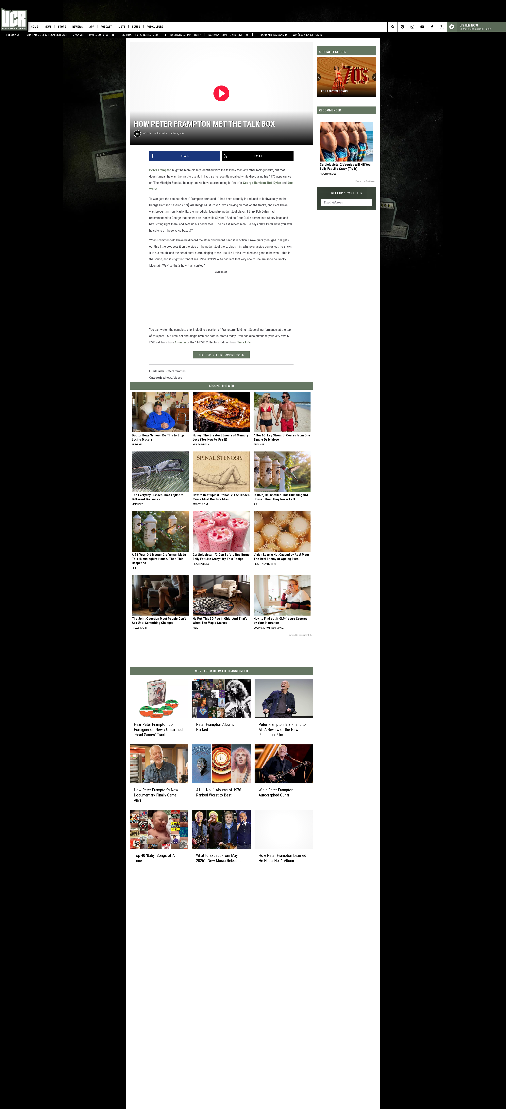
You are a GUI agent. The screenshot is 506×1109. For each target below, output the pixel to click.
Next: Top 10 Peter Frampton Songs (221, 354)
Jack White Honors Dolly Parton (93, 34)
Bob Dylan (274, 183)
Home (34, 26)
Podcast (106, 26)
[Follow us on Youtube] (422, 27)
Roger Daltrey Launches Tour (139, 34)
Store (62, 26)
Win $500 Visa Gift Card (307, 34)
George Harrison (254, 183)
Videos (178, 377)
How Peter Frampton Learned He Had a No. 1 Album (282, 858)
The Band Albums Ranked (271, 34)
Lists (121, 26)
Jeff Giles (147, 133)
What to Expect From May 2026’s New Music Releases (219, 858)
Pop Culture (155, 26)
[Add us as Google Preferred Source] (402, 27)
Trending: (12, 34)
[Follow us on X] (442, 27)
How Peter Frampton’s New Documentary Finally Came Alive (156, 795)
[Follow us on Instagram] (412, 27)
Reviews (77, 26)
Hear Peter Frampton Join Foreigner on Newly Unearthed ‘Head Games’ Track (158, 729)
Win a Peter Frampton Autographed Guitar (276, 792)
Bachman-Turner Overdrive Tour (228, 34)
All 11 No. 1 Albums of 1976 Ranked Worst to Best (218, 792)
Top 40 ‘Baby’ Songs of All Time (155, 858)
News (47, 26)
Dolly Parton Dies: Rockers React (46, 34)
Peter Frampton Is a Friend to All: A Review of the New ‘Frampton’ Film (282, 729)
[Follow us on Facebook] (432, 27)
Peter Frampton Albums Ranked (215, 727)
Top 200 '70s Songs (334, 91)
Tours (136, 26)
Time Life (244, 342)
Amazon (180, 342)
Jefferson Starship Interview (183, 34)
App (91, 26)
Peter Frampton (160, 170)
